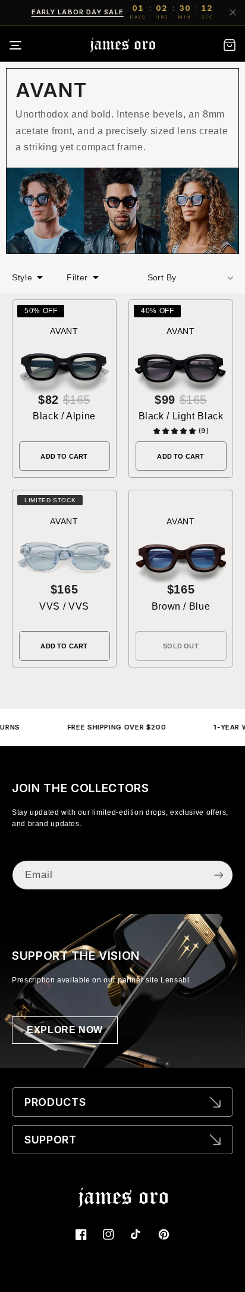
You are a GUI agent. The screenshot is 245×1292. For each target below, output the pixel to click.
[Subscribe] (219, 874)
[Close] (232, 12)
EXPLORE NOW (65, 1030)
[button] (23, 45)
